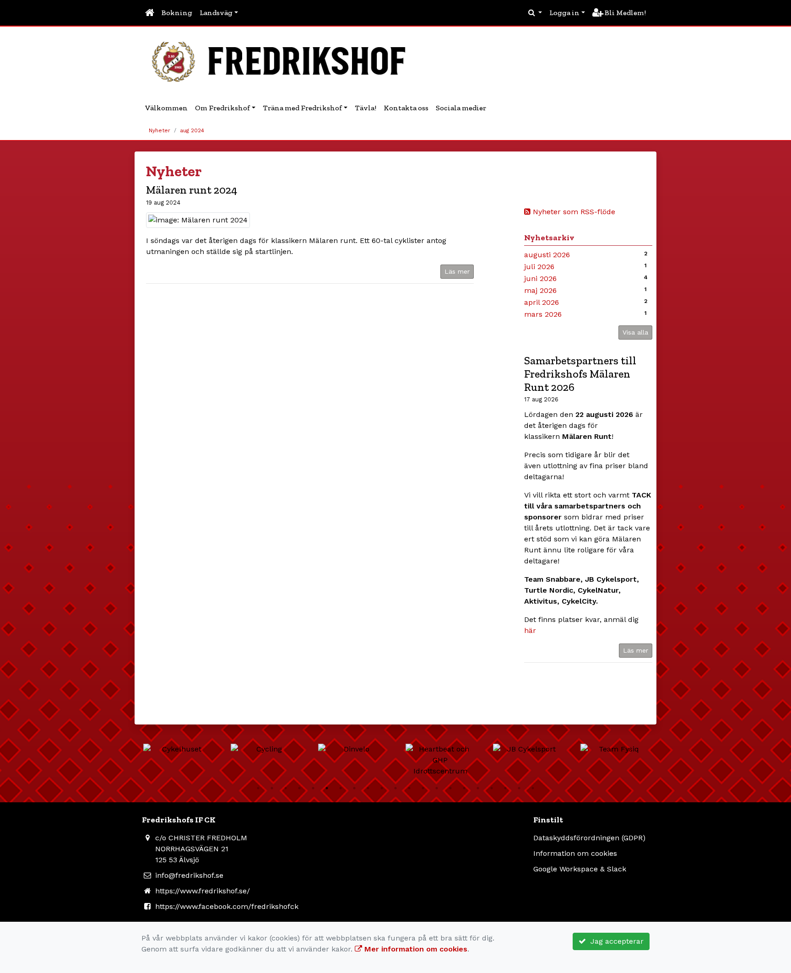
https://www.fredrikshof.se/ (202, 891)
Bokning (177, 12)
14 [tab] (436, 788)
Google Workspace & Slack (579, 869)
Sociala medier (461, 107)
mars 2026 (543, 314)
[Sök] (535, 13)
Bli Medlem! (624, 12)
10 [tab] (381, 788)
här (530, 630)
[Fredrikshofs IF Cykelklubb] (283, 60)
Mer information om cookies (414, 949)
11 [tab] (395, 788)
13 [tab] (423, 788)
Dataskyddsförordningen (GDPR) (589, 837)
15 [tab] (450, 788)
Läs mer (635, 650)
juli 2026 (539, 266)
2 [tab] (271, 788)
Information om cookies (575, 853)
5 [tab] (313, 788)
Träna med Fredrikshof (302, 107)
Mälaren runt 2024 (191, 189)
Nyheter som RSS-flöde (573, 211)
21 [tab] (532, 788)
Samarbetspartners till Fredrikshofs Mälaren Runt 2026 (580, 374)
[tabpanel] (177, 749)
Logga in (564, 12)
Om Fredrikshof (222, 107)
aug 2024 (192, 130)
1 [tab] (258, 788)
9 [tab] (368, 788)
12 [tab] (409, 788)
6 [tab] (326, 788)
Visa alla (635, 332)
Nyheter (159, 130)
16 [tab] (464, 788)
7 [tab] (340, 788)
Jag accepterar (615, 941)
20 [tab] (519, 788)
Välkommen (166, 107)
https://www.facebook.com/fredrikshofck (226, 906)
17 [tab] (477, 788)
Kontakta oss (406, 107)
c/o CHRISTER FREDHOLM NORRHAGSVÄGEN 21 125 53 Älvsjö (201, 848)
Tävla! (365, 107)
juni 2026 (540, 278)
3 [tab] (285, 788)
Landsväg (216, 12)
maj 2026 (540, 290)
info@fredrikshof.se (189, 875)
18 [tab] (491, 788)
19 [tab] (505, 788)
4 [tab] (299, 788)
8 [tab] (354, 788)
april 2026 (541, 302)
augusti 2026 (547, 254)
